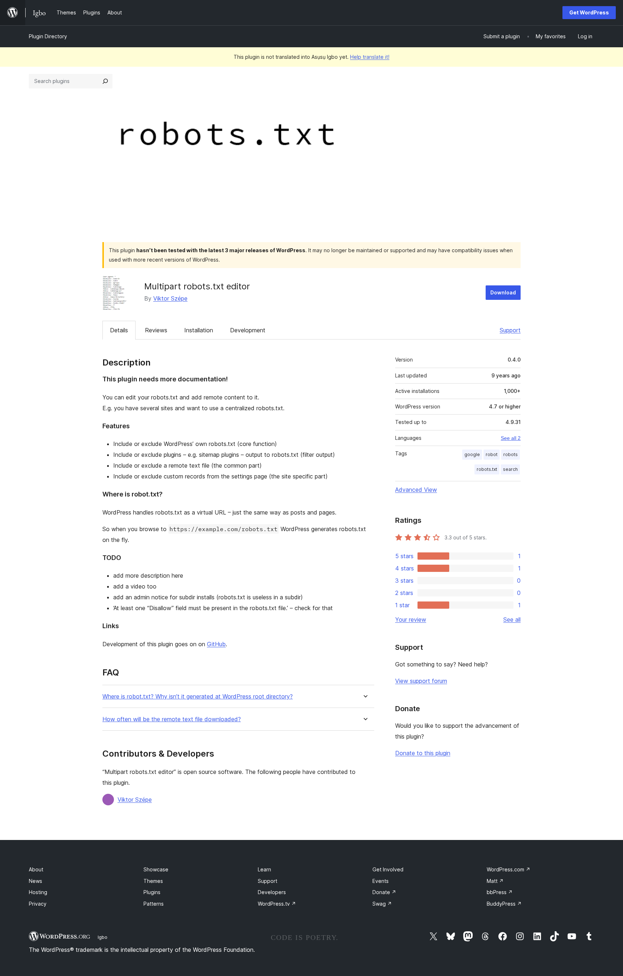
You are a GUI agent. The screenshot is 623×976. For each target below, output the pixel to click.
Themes (153, 881)
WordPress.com (508, 869)
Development (247, 330)
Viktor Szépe (170, 298)
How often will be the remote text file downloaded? (171, 719)
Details (119, 330)
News (35, 881)
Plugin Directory (48, 36)
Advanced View (416, 489)
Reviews (156, 330)
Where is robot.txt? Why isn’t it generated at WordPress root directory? (197, 696)
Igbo (102, 937)
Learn (264, 869)
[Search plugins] (105, 81)
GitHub (216, 644)
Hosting (38, 892)
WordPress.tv (277, 904)
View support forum (421, 680)
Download (503, 292)
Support (510, 330)
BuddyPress (504, 904)
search (510, 469)
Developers (272, 892)
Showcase (155, 869)
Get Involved (387, 869)
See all (512, 619)
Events (380, 881)
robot (492, 454)
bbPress (500, 892)
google (472, 454)
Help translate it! (369, 57)
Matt (495, 881)
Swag (382, 904)
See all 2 (511, 438)
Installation (198, 330)
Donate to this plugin (422, 753)
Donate (384, 892)
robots (510, 454)
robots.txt (487, 469)
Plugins (151, 892)
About (36, 869)
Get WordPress (589, 12)
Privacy (38, 904)
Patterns (153, 904)
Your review (410, 619)
